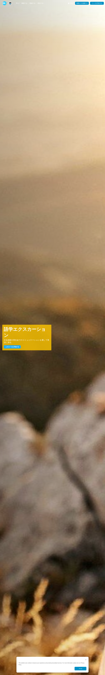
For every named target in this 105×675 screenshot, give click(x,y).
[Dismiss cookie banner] (85, 660)
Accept (80, 668)
